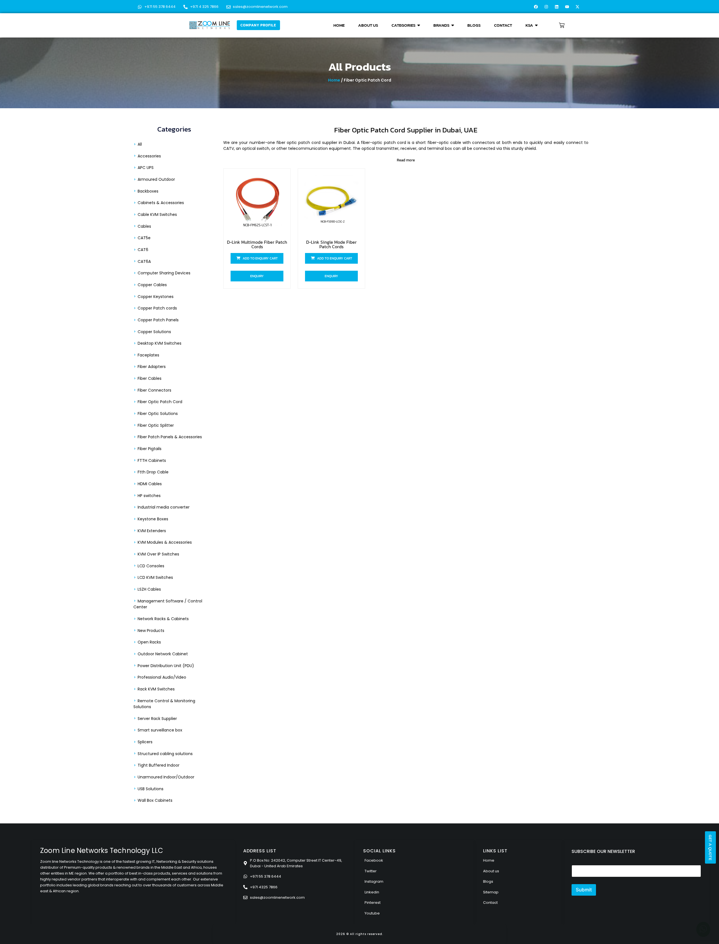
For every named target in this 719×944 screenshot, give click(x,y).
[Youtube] (567, 7)
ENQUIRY (257, 276)
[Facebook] (536, 7)
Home (334, 80)
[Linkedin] (557, 7)
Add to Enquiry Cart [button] (260, 258)
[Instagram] (546, 7)
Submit (584, 890)
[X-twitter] (577, 7)
